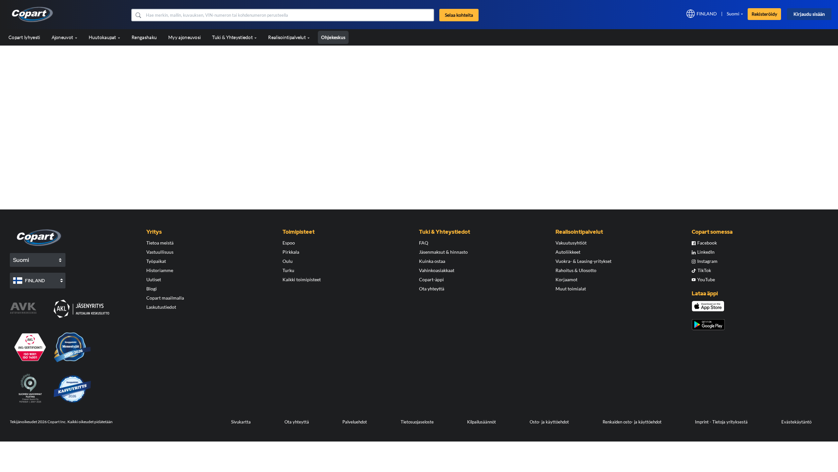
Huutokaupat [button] (103, 37)
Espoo (288, 243)
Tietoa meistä (159, 243)
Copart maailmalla (165, 298)
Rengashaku (144, 37)
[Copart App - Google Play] (708, 324)
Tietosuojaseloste (417, 421)
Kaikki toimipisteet (301, 279)
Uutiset (153, 279)
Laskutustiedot (161, 307)
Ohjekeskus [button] (333, 37)
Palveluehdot (354, 421)
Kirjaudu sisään (809, 14)
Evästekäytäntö (796, 421)
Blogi (151, 288)
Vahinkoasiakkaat (436, 270)
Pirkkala (290, 252)
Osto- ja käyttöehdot (549, 421)
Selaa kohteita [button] (459, 15)
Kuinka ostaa (432, 261)
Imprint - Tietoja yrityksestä (721, 421)
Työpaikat (156, 261)
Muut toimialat (571, 288)
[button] (138, 15)
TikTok (704, 270)
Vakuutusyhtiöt (571, 243)
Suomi (733, 13)
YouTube (706, 279)
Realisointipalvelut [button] (287, 37)
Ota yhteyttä (431, 288)
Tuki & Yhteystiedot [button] (233, 37)
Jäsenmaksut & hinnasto (443, 252)
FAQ (423, 243)
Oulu (287, 261)
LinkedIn (706, 252)
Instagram (707, 261)
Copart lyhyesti (24, 37)
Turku (288, 270)
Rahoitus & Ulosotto (576, 270)
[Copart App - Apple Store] (708, 306)
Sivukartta (241, 421)
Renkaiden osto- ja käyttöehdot (632, 421)
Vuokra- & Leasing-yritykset (583, 261)
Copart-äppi (431, 279)
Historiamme (159, 270)
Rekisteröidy (764, 14)
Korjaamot (566, 279)
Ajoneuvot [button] (63, 37)
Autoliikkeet (568, 252)
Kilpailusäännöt (481, 421)
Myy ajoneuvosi (184, 37)
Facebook (707, 243)
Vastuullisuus (159, 252)
